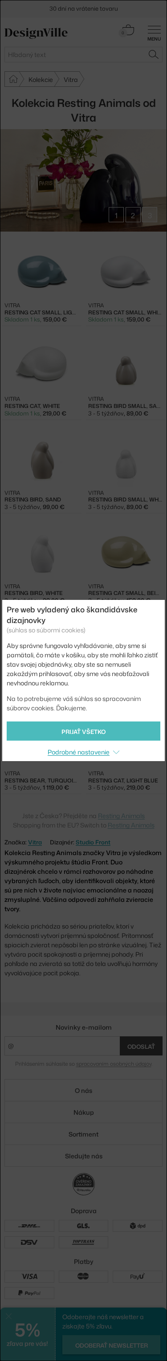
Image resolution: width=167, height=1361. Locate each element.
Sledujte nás (83, 1156)
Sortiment (83, 1134)
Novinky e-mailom (84, 1027)
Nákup (83, 1112)
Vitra (35, 842)
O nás (83, 1090)
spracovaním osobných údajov (113, 1064)
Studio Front (93, 842)
